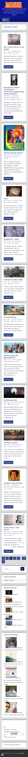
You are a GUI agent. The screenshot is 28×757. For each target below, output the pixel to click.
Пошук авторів (10, 577)
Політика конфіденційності (12, 744)
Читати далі (8, 67)
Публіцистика (7, 97)
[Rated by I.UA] (7, 727)
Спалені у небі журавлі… (13, 483)
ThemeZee (21, 753)
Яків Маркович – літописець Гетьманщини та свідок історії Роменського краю (13, 604)
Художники (6, 99)
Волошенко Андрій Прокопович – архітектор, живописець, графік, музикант (14, 90)
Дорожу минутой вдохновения (11, 356)
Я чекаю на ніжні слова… (14, 280)
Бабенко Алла (17, 51)
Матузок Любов (18, 200)
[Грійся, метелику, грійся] (9, 625)
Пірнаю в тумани (10, 443)
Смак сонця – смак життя (11, 528)
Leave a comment (14, 53)
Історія (11, 487)
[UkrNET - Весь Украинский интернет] (14, 732)
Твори (10, 156)
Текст (6, 199)
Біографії (16, 95)
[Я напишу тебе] (9, 619)
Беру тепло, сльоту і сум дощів (14, 48)
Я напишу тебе (17, 619)
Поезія (5, 53)
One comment (13, 202)
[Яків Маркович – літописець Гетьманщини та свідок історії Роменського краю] (9, 602)
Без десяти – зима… (12, 239)
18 (24, 558)
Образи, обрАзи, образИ (13, 153)
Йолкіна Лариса (8, 533)
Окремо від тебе (10, 400)
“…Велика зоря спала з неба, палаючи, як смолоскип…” (13, 664)
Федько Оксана (15, 97)
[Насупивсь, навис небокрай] (9, 612)
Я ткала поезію (10, 317)
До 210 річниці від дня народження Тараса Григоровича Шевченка (13, 680)
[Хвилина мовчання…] (9, 594)
